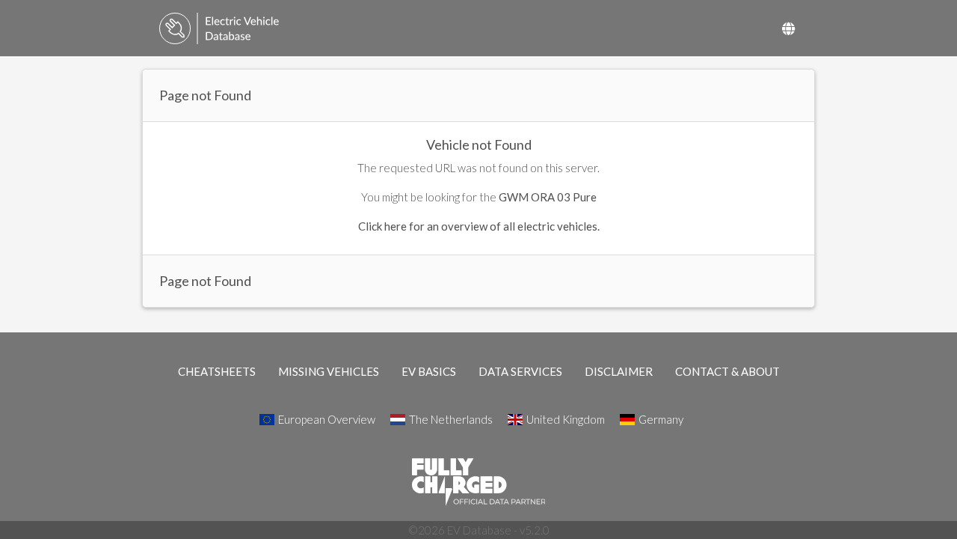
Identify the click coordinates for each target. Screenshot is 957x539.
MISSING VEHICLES (328, 371)
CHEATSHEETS (217, 371)
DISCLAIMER (619, 371)
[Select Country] (788, 28)
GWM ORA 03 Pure (548, 197)
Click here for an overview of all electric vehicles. (479, 226)
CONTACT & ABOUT (727, 371)
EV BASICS (428, 371)
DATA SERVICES (520, 371)
